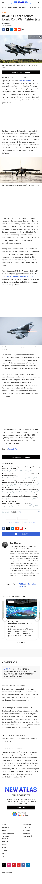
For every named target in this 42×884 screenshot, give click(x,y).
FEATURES (5, 836)
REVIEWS (5, 839)
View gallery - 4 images (21, 72)
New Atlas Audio (30, 522)
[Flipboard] (19, 29)
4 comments (23, 534)
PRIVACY (4, 847)
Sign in (7, 669)
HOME (4, 825)
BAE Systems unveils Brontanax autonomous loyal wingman (20, 623)
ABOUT (4, 830)
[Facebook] (3, 29)
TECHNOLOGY (27, 830)
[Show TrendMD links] (39, 512)
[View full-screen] (40, 37)
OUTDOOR (22, 7)
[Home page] (21, 3)
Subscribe (21, 807)
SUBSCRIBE (5, 827)
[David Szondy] (5, 545)
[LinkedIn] (11, 29)
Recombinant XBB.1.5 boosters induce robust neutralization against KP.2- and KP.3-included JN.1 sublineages (19, 502)
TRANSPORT (32, 7)
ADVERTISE (5, 842)
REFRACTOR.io (28, 836)
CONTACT (5, 850)
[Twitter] (7, 29)
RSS (3, 853)
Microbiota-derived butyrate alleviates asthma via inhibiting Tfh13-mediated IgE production (20, 474)
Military (4, 12)
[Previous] (5, 619)
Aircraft (22, 518)
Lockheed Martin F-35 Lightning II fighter (17, 276)
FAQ (3, 856)
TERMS (4, 845)
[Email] (22, 29)
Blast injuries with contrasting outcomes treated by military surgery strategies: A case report (21, 467)
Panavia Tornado (24, 81)
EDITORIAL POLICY (8, 833)
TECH (4, 7)
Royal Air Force (13, 449)
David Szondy (15, 543)
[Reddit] (15, 29)
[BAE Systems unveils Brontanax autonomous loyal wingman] (21, 609)
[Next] (37, 619)
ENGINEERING (12, 7)
